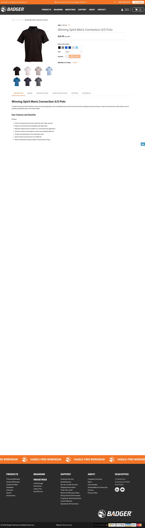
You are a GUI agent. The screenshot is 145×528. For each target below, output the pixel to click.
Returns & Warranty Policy (70, 493)
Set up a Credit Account (69, 485)
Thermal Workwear (13, 479)
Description (18, 93)
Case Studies (92, 485)
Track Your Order (67, 490)
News (90, 482)
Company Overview (95, 479)
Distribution (37, 486)
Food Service (38, 491)
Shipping (74, 93)
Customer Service (67, 479)
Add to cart (75, 56)
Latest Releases (66, 501)
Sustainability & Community (98, 487)
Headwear (10, 487)
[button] (56, 25)
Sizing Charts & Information (70, 495)
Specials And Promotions (70, 504)
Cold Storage (38, 483)
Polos (22, 20)
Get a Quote (139, 2)
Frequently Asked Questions (71, 498)
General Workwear (13, 482)
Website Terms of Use (64, 525)
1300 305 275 (124, 2)
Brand (29, 93)
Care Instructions (59, 93)
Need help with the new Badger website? (72, 2)
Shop (17, 20)
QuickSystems (66, 482)
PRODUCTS (46, 10)
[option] (31, 459)
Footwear (9, 490)
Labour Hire (37, 489)
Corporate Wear (12, 485)
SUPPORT (82, 10)
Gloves (8, 493)
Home (13, 20)
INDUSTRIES (70, 10)
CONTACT (102, 10)
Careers (91, 490)
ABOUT (92, 10)
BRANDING (58, 10)
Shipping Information (68, 487)
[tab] (18, 93)
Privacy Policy (93, 493)
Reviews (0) (86, 93)
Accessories (10, 495)
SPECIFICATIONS (42, 93)
